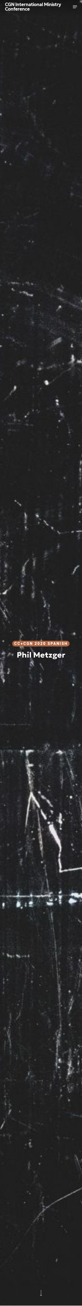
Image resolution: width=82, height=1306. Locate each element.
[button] (75, 7)
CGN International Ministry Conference (33, 6)
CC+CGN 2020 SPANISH (41, 643)
